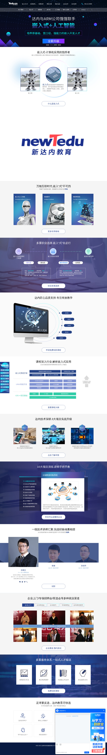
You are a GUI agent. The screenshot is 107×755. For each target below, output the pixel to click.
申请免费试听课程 (53, 350)
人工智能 (57, 9)
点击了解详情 (53, 455)
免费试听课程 (53, 691)
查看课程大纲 (53, 407)
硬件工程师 (66, 9)
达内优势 (73, 4)
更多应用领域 (53, 231)
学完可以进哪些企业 (53, 517)
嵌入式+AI (25, 4)
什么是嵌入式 (53, 104)
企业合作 (65, 4)
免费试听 (41, 4)
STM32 (75, 9)
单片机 (49, 9)
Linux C (83, 9)
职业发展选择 (53, 286)
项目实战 (57, 4)
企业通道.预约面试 (53, 648)
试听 (53, 586)
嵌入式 (31, 9)
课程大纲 (49, 4)
